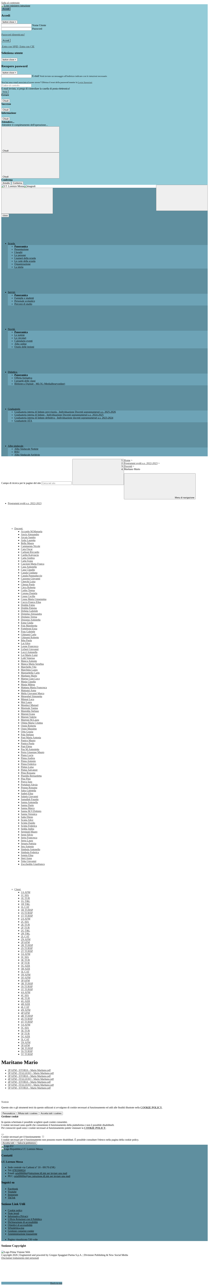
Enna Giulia (27, 622)
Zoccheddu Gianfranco (33, 864)
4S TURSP (27, 1018)
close (5, 215)
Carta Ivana (27, 561)
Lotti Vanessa (28, 658)
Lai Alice (25, 643)
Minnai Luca (27, 699)
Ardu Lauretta (28, 540)
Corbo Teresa (28, 590)
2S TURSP (27, 948)
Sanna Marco (28, 808)
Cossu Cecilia (28, 596)
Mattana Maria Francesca (34, 687)
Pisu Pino (26, 778)
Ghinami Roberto (30, 637)
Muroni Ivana (28, 714)
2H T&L (25, 933)
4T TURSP (27, 1021)
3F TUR (25, 963)
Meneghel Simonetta (31, 696)
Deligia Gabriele (29, 611)
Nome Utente (39, 25)
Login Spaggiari (85, 82)
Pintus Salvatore (29, 770)
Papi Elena (26, 746)
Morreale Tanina (29, 708)
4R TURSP (27, 1016)
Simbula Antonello (30, 849)
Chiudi (5, 101)
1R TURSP (27, 910)
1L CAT (25, 907)
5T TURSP (27, 1054)
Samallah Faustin (30, 799)
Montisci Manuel (29, 705)
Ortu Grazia (27, 731)
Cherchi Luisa (28, 581)
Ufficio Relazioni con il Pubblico (25, 1219)
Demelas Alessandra (31, 613)
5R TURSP (27, 1048)
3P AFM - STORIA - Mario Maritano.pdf (29, 1076)
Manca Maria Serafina (32, 664)
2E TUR (25, 924)
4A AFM (25, 992)
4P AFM (25, 1013)
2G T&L (25, 930)
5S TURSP (27, 1051)
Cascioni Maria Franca (32, 563)
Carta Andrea (28, 558)
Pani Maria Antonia (31, 737)
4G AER (25, 1001)
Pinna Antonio (28, 761)
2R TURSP (27, 945)
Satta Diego (27, 817)
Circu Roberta (28, 587)
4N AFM (25, 1010)
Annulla (6, 183)
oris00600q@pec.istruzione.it (42, 1176)
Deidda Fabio (28, 605)
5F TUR (25, 1033)
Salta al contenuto (10, 2)
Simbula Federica (30, 852)
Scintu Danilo (28, 823)
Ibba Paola (26, 640)
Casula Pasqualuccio (31, 575)
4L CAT (25, 1007)
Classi (17, 889)
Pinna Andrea (28, 758)
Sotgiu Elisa (27, 855)
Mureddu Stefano (30, 711)
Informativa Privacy (18, 1216)
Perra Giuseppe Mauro (32, 752)
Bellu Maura (27, 543)
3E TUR (25, 960)
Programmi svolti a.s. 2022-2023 (141, 463)
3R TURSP (27, 983)
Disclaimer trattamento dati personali (20, 1258)
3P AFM (25, 980)
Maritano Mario (29, 675)
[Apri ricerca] (182, 198)
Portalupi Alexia (29, 784)
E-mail (35, 76)
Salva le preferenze (26, 1143)
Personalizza (9, 1113)
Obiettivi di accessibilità (20, 1225)
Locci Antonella (29, 652)
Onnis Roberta (28, 725)
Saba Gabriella (28, 790)
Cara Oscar (26, 549)
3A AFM (25, 954)
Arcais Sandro (28, 537)
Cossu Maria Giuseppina (33, 599)
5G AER (25, 1036)
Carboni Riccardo (30, 552)
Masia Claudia (28, 681)
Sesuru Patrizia (28, 843)
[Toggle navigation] (27, 201)
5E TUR (25, 1030)
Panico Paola (27, 743)
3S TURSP (27, 986)
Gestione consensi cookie (21, 1231)
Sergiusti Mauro (29, 831)
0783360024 (18, 1170)
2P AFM (25, 942)
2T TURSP (27, 951)
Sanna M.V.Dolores (31, 811)
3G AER (25, 965)
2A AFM (25, 918)
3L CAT (25, 971)
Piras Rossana (28, 772)
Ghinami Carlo (28, 634)
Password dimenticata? (13, 34)
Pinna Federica (28, 764)
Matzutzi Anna (28, 690)
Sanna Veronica (29, 814)
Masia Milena (28, 684)
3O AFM (25, 977)
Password (37, 28)
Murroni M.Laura (30, 719)
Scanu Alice (27, 820)
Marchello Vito (28, 666)
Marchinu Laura (29, 669)
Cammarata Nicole (30, 546)
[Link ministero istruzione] (15, 5)
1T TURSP (27, 915)
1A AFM (25, 892)
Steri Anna (26, 858)
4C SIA (25, 995)
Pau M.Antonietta (30, 749)
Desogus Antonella (30, 619)
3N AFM (25, 974)
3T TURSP (27, 989)
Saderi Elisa (27, 793)
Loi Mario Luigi (29, 655)
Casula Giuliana (29, 572)
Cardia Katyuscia (30, 555)
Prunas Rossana (29, 787)
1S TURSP (27, 912)
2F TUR (25, 927)
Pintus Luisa (27, 767)
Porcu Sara (26, 781)
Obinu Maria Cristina (32, 722)
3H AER (25, 968)
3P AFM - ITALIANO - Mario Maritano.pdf (31, 1073)
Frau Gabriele (28, 631)
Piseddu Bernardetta (31, 775)
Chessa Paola (28, 584)
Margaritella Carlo (30, 672)
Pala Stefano (27, 734)
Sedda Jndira (27, 828)
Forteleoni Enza (29, 628)
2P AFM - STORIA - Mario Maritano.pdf (29, 1070)
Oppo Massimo (29, 728)
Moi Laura (26, 702)
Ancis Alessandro (30, 534)
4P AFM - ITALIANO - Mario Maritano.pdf (31, 1079)
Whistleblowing (16, 1228)
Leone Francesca (29, 646)
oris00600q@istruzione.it (41, 1173)
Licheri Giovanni (30, 649)
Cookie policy (15, 1210)
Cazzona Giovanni (30, 578)
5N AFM (25, 1042)
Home (127, 460)
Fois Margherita (29, 625)
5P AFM (25, 1045)
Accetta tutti (51, 1113)
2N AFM (25, 939)
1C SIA (25, 895)
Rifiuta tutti (28, 1113)
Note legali (13, 1213)
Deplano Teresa (29, 616)
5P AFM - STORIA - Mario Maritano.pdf (29, 1087)
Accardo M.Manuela (31, 531)
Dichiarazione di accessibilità (23, 1222)
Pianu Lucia (27, 755)
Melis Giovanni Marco (32, 693)
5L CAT (25, 1039)
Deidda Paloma (29, 608)
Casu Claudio (28, 569)
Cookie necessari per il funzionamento (21, 1136)
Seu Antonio (27, 846)
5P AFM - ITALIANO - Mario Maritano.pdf (31, 1085)
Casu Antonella (29, 566)
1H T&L (25, 904)
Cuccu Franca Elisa (31, 602)
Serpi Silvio (27, 834)
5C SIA (25, 1027)
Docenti (128, 466)
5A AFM (25, 1024)
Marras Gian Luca (30, 678)
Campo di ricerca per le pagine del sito (21, 483)
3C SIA (25, 957)
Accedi (6, 9)
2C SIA (25, 921)
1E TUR (25, 898)
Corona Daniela (29, 593)
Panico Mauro (28, 740)
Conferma (17, 183)
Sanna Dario (27, 805)
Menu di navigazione (184, 497)
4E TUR (25, 998)
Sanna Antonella (29, 802)
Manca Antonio (29, 661)
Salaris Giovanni (29, 796)
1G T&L (25, 901)
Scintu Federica (29, 825)
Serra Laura (27, 840)
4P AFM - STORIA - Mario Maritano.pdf (29, 1082)
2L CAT (25, 936)
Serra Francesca (29, 837)
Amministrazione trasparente (22, 1234)
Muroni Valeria (28, 717)
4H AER (25, 1004)
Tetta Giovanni (28, 861)
